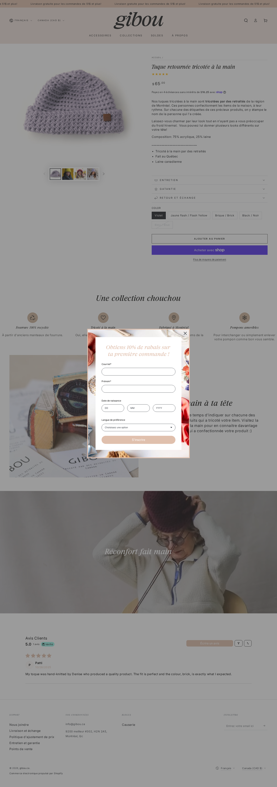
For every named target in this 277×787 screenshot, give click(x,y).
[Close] (185, 333)
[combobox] (138, 427)
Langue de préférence (113, 419)
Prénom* (106, 381)
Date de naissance (111, 400)
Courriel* (106, 364)
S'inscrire (138, 440)
